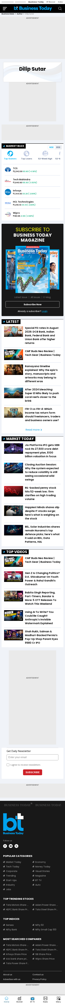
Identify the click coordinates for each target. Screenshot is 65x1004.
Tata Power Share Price (17, 963)
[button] (58, 1000)
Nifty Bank (11, 929)
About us (7, 974)
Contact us (38, 974)
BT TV (38, 880)
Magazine (40, 875)
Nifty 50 (39, 925)
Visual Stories (42, 871)
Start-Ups (11, 880)
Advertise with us (11, 979)
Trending (11, 875)
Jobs (8, 889)
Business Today (36, 2)
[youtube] (11, 846)
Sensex (10, 925)
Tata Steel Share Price (46, 909)
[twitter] (16, 846)
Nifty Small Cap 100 (45, 929)
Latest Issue (20, 297)
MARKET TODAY (20, 439)
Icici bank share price (17, 958)
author (20, 14)
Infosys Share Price (16, 954)
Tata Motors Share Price (17, 904)
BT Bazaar (51, 2)
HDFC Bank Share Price (17, 909)
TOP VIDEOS (16, 552)
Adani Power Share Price (46, 904)
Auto (38, 884)
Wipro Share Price (45, 958)
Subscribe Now (32, 304)
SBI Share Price (43, 954)
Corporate (11, 871)
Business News (8, 14)
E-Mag (47, 297)
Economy (40, 862)
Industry (10, 884)
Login (44, 311)
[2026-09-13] (32, 269)
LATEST (12, 322)
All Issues (35, 297)
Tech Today (12, 866)
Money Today (42, 866)
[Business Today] (33, 8)
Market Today (13, 862)
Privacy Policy (39, 979)
